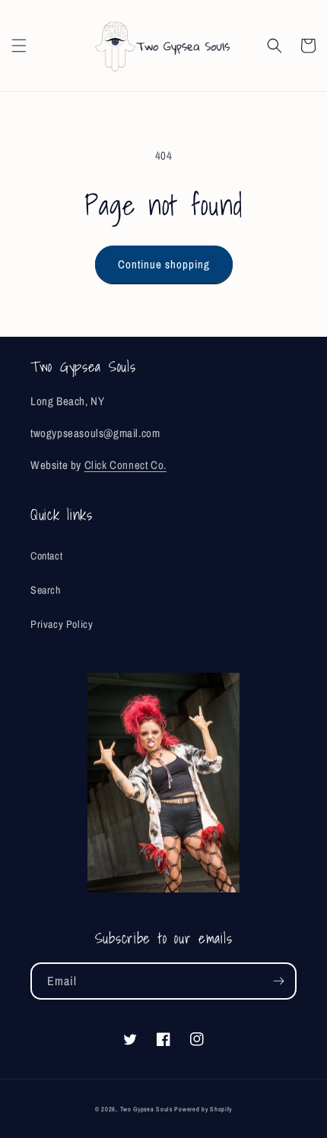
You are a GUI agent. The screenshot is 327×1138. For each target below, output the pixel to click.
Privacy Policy (61, 624)
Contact (46, 556)
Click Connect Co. (125, 465)
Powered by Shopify (203, 1109)
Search (45, 590)
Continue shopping (164, 264)
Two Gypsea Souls (146, 1109)
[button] (19, 45)
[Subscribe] (278, 981)
